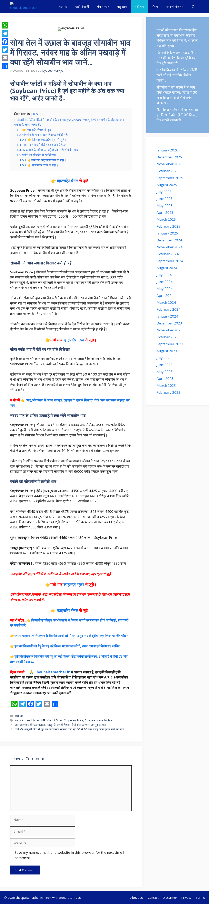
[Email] (5, 58)
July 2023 (164, 357)
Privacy (186, 897)
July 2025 (164, 191)
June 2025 (165, 198)
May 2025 (165, 205)
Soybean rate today (98, 720)
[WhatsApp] (5, 25)
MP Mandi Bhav (51, 720)
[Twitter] (5, 50)
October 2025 (168, 171)
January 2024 (167, 316)
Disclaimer (170, 897)
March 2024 (166, 302)
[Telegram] (5, 33)
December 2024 (169, 240)
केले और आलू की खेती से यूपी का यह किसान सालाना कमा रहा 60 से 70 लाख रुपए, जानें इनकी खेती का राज (69, 729)
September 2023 (170, 344)
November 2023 (169, 330)
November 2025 (169, 164)
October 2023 (168, 337)
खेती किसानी (82, 6)
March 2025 (166, 219)
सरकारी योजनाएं (174, 6)
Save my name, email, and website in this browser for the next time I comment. (69, 855)
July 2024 (164, 274)
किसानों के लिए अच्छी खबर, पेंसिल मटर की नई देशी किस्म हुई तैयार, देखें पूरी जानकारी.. (177, 57)
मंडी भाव (139, 6)
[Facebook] (5, 41)
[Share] (5, 66)
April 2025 (165, 212)
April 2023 (165, 378)
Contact (153, 897)
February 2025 (168, 226)
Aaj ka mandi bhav (27, 720)
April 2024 (165, 295)
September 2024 (170, 261)
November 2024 (169, 247)
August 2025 (167, 184)
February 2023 (168, 392)
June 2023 (165, 364)
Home (62, 6)
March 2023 (166, 385)
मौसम (155, 6)
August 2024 (167, 267)
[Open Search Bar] (193, 6)
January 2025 (167, 233)
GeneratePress (70, 897)
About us (137, 897)
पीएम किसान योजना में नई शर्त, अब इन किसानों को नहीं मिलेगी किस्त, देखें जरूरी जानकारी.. (177, 114)
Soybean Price (73, 720)
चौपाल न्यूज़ (103, 6)
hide (36, 114)
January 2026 (167, 150)
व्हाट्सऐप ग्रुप (73, 340)
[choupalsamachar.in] (23, 6)
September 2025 (170, 177)
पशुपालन (122, 6)
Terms (200, 897)
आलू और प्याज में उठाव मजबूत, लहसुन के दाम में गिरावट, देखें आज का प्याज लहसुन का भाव (60, 725)
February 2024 (168, 309)
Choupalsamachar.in (52, 672)
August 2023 (167, 350)
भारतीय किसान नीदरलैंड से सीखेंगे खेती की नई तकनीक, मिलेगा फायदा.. (177, 75)
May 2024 (165, 288)
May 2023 (165, 371)
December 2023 (169, 323)
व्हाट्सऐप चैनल (67, 180)
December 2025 (169, 157)
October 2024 (168, 254)
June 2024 (165, 281)
